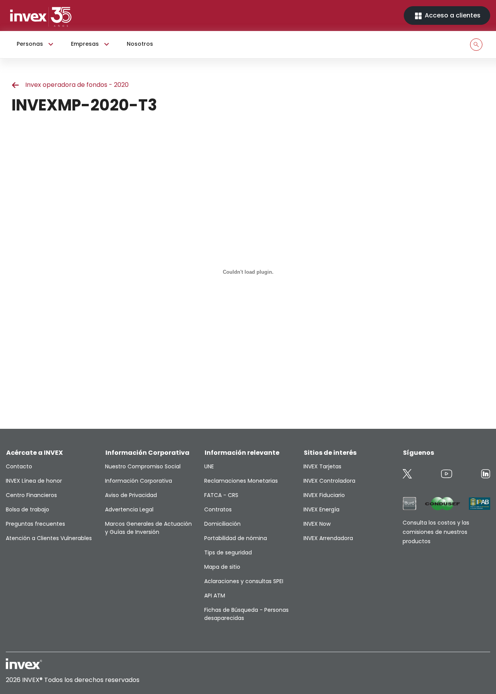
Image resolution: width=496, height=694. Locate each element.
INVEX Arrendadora (328, 538)
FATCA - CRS (221, 495)
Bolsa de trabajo (27, 509)
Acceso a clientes (451, 15)
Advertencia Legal (129, 509)
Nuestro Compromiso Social (143, 466)
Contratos (218, 509)
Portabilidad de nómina (235, 538)
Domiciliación (222, 524)
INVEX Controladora (329, 481)
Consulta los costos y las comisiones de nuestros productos (436, 532)
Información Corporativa (138, 481)
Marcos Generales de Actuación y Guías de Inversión (148, 528)
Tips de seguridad (228, 552)
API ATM (214, 595)
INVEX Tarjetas (322, 466)
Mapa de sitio (222, 567)
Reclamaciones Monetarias (241, 481)
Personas (30, 44)
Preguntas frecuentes (35, 524)
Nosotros (140, 44)
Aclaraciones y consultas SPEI (243, 581)
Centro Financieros (31, 495)
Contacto (19, 466)
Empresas (85, 44)
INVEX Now (317, 524)
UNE (209, 466)
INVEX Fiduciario (324, 495)
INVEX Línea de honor (34, 481)
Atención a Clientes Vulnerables (49, 538)
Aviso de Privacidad (131, 495)
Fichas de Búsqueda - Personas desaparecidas (246, 614)
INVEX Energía (321, 509)
